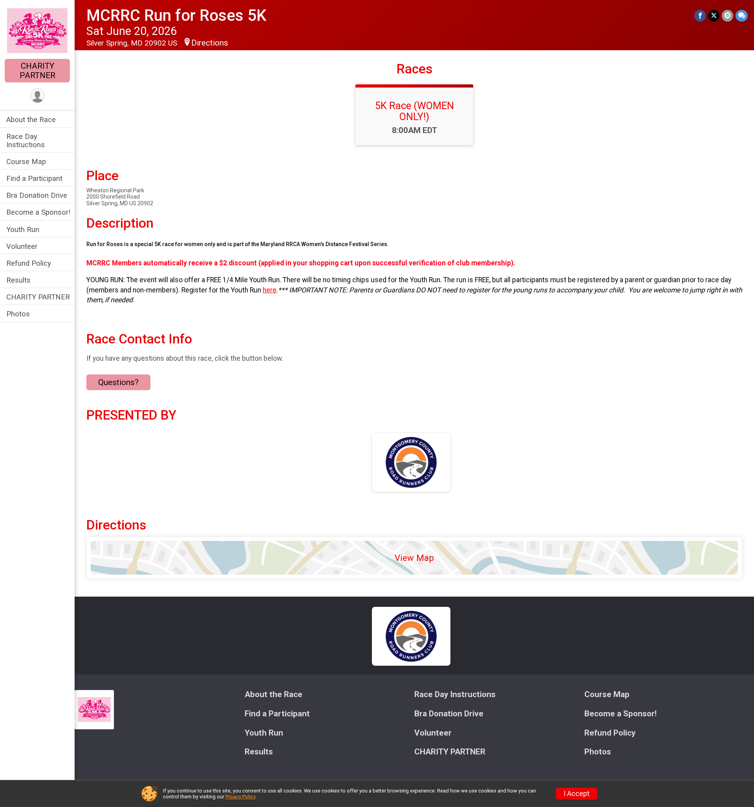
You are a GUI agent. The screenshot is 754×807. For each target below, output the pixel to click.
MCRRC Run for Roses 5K (176, 15)
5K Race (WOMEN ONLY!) (414, 111)
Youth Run (22, 229)
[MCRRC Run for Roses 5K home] (37, 30)
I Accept (576, 794)
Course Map (26, 161)
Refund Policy (28, 263)
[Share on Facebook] (700, 15)
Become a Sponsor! (38, 212)
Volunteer (21, 246)
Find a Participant (34, 178)
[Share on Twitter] (713, 15)
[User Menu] (37, 95)
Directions (209, 42)
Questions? (118, 382)
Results (18, 280)
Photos (18, 314)
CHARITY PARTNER (37, 70)
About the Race (31, 119)
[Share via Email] (727, 15)
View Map (414, 558)
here (269, 290)
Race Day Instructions (25, 140)
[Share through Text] (742, 15)
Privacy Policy (240, 797)
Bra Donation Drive (36, 195)
